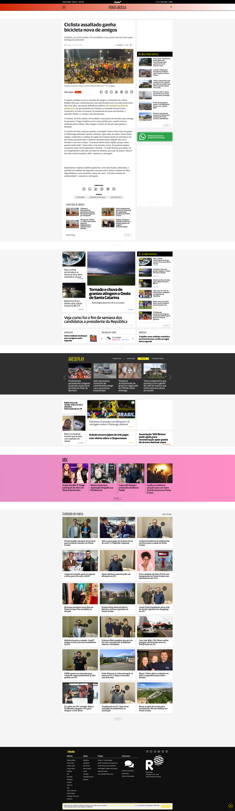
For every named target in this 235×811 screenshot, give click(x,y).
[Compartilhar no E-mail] (131, 92)
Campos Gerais (71, 768)
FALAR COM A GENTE (115, 197)
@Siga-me (78, 92)
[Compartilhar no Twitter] (116, 92)
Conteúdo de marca (88, 777)
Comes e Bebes (71, 793)
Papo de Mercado (71, 790)
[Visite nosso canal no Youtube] (155, 751)
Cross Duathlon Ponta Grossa (105, 774)
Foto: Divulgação (110, 86)
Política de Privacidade (128, 776)
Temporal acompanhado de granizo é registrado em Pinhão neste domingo (128, 386)
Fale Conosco (125, 773)
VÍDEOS (143, 358)
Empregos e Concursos (73, 796)
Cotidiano (69, 771)
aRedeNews (86, 763)
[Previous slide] (101, 338)
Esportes (69, 782)
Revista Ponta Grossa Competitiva (107, 765)
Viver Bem (69, 777)
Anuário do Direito (102, 771)
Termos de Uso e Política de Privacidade (121, 805)
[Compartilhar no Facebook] (106, 92)
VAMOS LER (117, 358)
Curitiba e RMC (71, 765)
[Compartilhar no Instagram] (111, 92)
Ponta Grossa (70, 763)
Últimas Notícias (71, 760)
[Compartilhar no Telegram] (121, 92)
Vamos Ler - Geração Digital (105, 760)
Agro (68, 788)
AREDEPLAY (76, 358)
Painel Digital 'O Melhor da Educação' (107, 768)
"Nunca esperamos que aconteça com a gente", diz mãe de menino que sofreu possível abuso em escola (155, 386)
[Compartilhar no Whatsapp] (126, 92)
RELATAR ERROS (80, 197)
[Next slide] (132, 338)
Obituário (85, 779)
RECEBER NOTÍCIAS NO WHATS (98, 197)
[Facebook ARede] (147, 751)
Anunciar (161, 2)
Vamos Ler (69, 785)
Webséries (70, 799)
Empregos (86, 774)
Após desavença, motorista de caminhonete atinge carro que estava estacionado (103, 386)
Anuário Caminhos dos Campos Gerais (108, 763)
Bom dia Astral (87, 768)
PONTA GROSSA (117, 7)
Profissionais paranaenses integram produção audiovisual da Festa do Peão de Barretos (79, 386)
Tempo (85, 771)
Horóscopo (70, 779)
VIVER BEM (131, 358)
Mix (68, 774)
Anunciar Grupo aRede (128, 770)
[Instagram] (151, 751)
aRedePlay (86, 760)
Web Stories (86, 765)
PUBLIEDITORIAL (158, 358)
